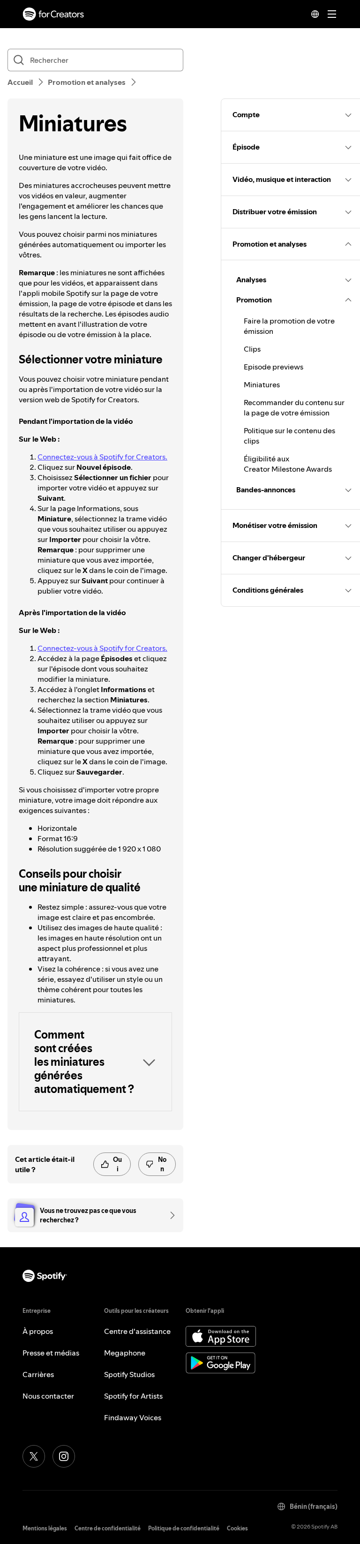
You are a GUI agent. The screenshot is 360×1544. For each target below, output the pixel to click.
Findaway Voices (132, 1417)
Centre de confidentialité (108, 1528)
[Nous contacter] (169, 1215)
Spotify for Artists (133, 1396)
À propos (37, 1331)
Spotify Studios (129, 1374)
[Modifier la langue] (315, 14)
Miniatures (262, 384)
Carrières (38, 1374)
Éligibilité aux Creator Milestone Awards (288, 463)
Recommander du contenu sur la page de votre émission (294, 407)
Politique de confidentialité (183, 1528)
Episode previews (273, 367)
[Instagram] (63, 1456)
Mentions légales (44, 1528)
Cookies (237, 1528)
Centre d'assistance (137, 1331)
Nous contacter (48, 1396)
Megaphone (124, 1353)
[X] (33, 1456)
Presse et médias (50, 1353)
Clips (252, 349)
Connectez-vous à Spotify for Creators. (102, 457)
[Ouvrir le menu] (332, 14)
